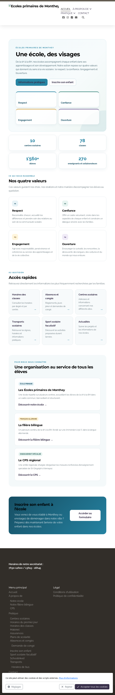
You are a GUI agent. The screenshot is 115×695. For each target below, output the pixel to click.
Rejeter (69, 686)
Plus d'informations (68, 678)
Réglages (16, 686)
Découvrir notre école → (32, 404)
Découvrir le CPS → (29, 474)
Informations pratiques (31, 82)
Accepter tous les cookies (94, 686)
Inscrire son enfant (62, 82)
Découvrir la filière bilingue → (35, 439)
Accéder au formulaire (85, 515)
